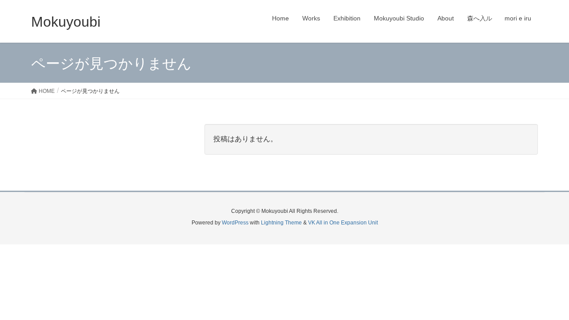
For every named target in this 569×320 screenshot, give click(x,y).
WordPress (235, 223)
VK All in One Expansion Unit (343, 223)
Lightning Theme (281, 223)
